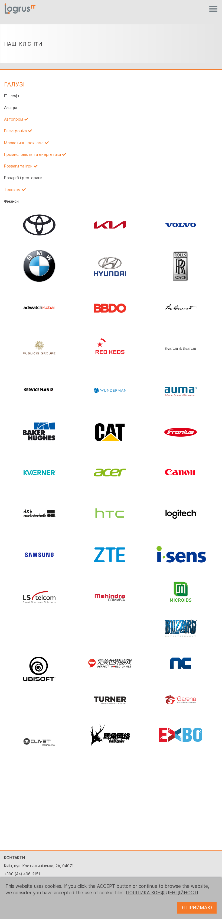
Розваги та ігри (18, 166)
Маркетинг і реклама (24, 143)
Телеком (12, 190)
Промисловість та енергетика (32, 154)
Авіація (10, 107)
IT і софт (11, 96)
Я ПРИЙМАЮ (197, 907)
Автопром (13, 119)
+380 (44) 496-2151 (22, 874)
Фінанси (11, 201)
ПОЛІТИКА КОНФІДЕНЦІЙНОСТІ (162, 892)
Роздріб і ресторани (23, 178)
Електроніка (15, 131)
